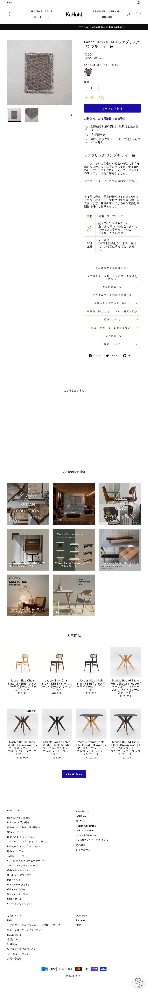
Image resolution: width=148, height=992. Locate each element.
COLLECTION (41, 17)
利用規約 (12, 944)
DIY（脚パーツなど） (18, 884)
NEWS (79, 821)
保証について (112, 344)
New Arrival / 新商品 (18, 817)
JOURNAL (114, 11)
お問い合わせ (14, 958)
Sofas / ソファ (15, 851)
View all (74, 773)
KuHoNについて (84, 811)
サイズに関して (112, 336)
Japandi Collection (86, 835)
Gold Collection (85, 830)
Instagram (81, 915)
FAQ (9, 2)
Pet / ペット (14, 879)
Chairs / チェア (16, 832)
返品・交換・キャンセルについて (25, 930)
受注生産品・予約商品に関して (112, 295)
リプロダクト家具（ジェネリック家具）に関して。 (112, 277)
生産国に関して (112, 286)
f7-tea (88, 71)
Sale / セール (14, 899)
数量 (87, 82)
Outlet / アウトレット (19, 903)
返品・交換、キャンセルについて (112, 327)
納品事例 (81, 845)
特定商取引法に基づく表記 (21, 949)
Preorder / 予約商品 (18, 822)
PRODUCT (36, 11)
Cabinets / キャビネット (20, 870)
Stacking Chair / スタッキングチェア (27, 841)
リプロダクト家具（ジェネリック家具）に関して (33, 925)
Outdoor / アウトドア (19, 875)
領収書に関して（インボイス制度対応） (112, 311)
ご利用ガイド (14, 915)
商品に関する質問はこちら (112, 268)
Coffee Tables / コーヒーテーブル (26, 860)
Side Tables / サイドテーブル (23, 865)
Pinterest (81, 920)
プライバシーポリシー (19, 954)
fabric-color (101, 65)
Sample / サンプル (17, 894)
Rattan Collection (86, 825)
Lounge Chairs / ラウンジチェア (25, 846)
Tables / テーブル (17, 856)
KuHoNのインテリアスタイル (92, 840)
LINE (78, 925)
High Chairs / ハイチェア (21, 836)
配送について (112, 319)
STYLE (49, 11)
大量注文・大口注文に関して (112, 303)
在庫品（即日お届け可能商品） (24, 827)
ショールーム (83, 849)
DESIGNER (99, 11)
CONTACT (106, 17)
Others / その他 (16, 889)
